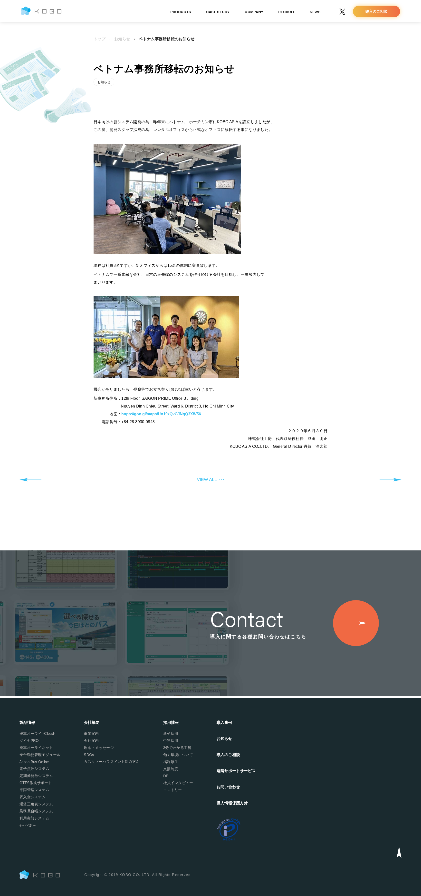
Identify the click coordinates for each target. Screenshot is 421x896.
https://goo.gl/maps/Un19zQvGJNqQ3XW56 (161, 414)
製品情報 (27, 722)
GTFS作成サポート (35, 783)
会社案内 (91, 740)
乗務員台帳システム (36, 811)
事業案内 (91, 733)
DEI (166, 776)
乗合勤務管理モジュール (39, 755)
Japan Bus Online (34, 762)
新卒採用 (170, 733)
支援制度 (170, 769)
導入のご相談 (228, 755)
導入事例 (224, 722)
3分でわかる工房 (177, 748)
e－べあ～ (28, 825)
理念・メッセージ (99, 748)
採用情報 (171, 722)
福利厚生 (170, 762)
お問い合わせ (228, 787)
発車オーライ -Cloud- (37, 733)
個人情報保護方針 (232, 803)
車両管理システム (34, 790)
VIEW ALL (207, 479)
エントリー (172, 790)
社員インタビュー (178, 783)
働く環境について (178, 755)
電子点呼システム (34, 769)
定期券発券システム (36, 776)
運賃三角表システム (36, 804)
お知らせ (122, 39)
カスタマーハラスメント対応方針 (112, 761)
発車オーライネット (36, 748)
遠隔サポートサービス (236, 771)
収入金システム (32, 797)
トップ (99, 39)
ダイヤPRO (29, 740)
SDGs (89, 755)
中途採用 (170, 740)
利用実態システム (34, 818)
